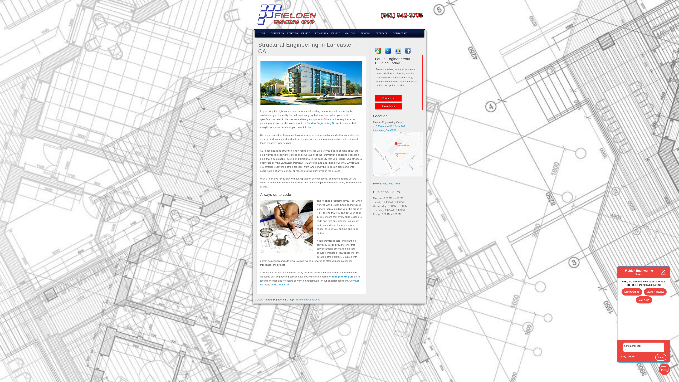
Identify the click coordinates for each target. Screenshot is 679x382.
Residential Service (327, 33)
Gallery (350, 33)
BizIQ (623, 356)
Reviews (366, 33)
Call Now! (644, 300)
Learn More (388, 106)
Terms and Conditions (308, 299)
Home (262, 33)
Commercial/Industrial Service (290, 33)
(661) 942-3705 (402, 15)
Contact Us (400, 33)
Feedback (382, 33)
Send (661, 357)
